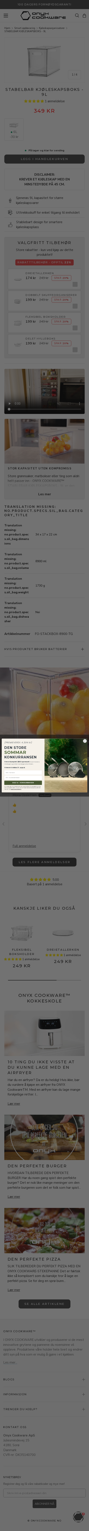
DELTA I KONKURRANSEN (23, 783)
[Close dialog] (85, 741)
